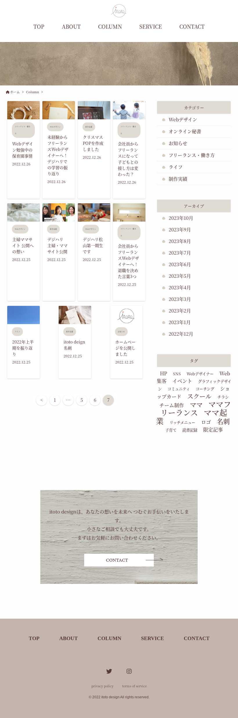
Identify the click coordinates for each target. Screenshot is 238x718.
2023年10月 (181, 218)
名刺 (223, 421)
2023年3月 (180, 299)
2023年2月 (180, 310)
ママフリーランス (196, 408)
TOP (38, 26)
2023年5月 (180, 276)
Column (32, 91)
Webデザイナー (200, 374)
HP (163, 373)
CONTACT (192, 26)
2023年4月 (180, 287)
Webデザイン (183, 119)
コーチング (205, 389)
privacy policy (102, 686)
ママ (196, 404)
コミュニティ (178, 389)
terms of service (134, 686)
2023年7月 (180, 252)
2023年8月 (180, 241)
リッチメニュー (182, 422)
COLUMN (110, 26)
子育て (170, 430)
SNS (177, 374)
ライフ (176, 167)
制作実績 (178, 179)
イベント (182, 380)
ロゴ (206, 422)
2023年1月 (180, 322)
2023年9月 (180, 229)
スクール (199, 396)
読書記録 (189, 430)
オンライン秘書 (185, 131)
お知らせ (178, 143)
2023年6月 (180, 264)
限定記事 (213, 429)
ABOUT (71, 26)
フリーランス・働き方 (192, 155)
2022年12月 (181, 333)
